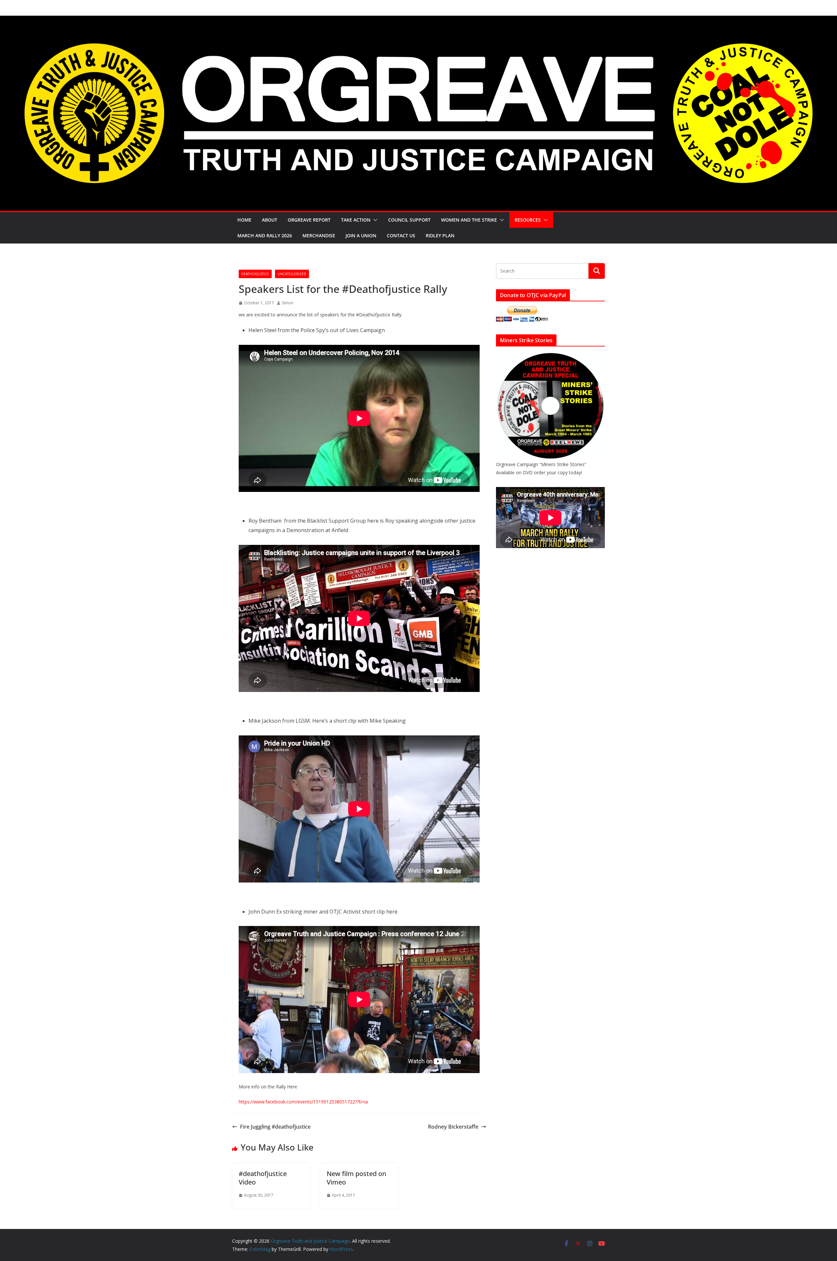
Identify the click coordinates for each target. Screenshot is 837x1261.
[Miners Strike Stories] (550, 355)
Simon (287, 303)
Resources (528, 220)
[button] (374, 220)
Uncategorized (292, 274)
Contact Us (401, 235)
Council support (409, 220)
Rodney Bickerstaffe (453, 1126)
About (269, 220)
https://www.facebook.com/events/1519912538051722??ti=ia (303, 1102)
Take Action (355, 220)
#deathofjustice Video (263, 1177)
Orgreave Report (309, 220)
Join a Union (361, 235)
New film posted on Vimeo (356, 1177)
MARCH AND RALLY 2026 (264, 235)
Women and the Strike (469, 220)
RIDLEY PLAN (440, 235)
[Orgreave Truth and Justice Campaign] (418, 20)
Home (244, 220)
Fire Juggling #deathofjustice (275, 1126)
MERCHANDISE (318, 235)
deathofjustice (255, 274)
